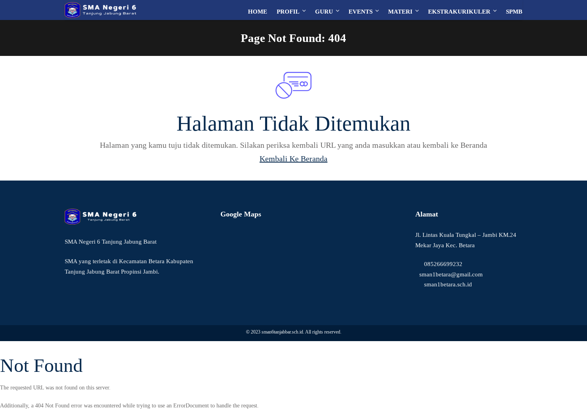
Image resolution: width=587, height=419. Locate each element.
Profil (288, 11)
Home (257, 11)
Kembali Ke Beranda (293, 158)
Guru (324, 11)
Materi (400, 11)
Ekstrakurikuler (459, 11)
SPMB (514, 11)
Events (361, 11)
